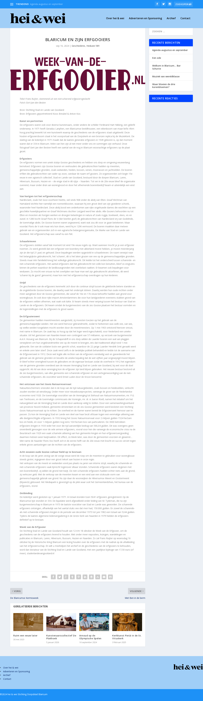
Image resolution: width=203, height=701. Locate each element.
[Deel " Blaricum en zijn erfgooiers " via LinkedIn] (85, 577)
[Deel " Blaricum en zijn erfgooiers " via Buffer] (91, 577)
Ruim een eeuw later (25, 635)
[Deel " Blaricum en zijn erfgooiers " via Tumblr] (72, 577)
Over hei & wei (115, 18)
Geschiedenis (78, 45)
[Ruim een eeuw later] (28, 622)
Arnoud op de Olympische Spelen (90, 637)
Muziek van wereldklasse (166, 76)
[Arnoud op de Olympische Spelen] (94, 622)
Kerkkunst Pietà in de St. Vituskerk (127, 637)
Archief (171, 18)
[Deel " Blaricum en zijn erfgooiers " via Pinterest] (78, 577)
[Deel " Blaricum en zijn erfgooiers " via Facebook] (53, 577)
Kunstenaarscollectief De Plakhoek (61, 637)
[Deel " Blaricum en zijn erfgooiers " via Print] (110, 577)
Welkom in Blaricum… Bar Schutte (166, 67)
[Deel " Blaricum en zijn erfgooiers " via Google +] (66, 577)
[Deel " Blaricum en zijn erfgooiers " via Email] (104, 577)
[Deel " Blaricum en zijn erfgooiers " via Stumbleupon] (98, 577)
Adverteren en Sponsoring (145, 18)
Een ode (156, 57)
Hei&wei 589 (92, 45)
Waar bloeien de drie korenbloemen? (163, 86)
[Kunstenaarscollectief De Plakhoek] (61, 622)
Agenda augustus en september (46, 4)
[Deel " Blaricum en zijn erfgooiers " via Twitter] (59, 577)
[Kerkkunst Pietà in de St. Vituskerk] (127, 622)
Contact (185, 18)
